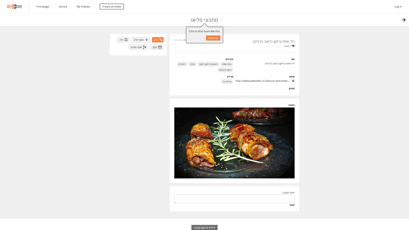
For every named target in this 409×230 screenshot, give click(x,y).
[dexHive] (14, 6)
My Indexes (83, 6)
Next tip (213, 38)
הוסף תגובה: (288, 192)
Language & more (204, 227)
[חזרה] (404, 20)
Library (63, 6)
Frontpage (43, 6)
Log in (398, 6)
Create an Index (111, 6)
